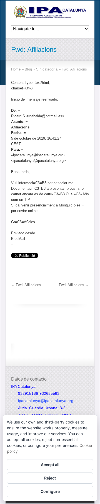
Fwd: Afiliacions (26, 285)
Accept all (50, 464)
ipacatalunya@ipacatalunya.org (45, 400)
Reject (50, 478)
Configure (50, 491)
